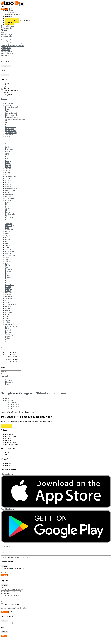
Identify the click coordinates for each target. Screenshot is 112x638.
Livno (7, 204)
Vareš (7, 279)
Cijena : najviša (15, 406)
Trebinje (8, 169)
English (12, 28)
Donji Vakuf (9, 251)
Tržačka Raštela (10, 298)
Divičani (8, 271)
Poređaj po (13, 402)
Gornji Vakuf (9, 285)
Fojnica (7, 241)
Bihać (7, 157)
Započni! (6, 426)
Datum (12, 408)
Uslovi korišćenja (11, 442)
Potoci (7, 239)
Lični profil (9, 382)
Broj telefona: (5, 593)
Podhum (8, 332)
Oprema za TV (6, 48)
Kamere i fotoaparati (8, 38)
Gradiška (8, 200)
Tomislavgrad (10, 255)
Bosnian (12, 26)
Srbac (7, 267)
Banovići (8, 277)
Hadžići (8, 281)
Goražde (8, 180)
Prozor (7, 212)
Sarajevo (8, 147)
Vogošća (8, 245)
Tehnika (42, 393)
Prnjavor (8, 283)
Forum (9, 22)
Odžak (7, 206)
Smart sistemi (5, 50)
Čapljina (8, 253)
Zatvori (4, 636)
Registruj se (14, 14)
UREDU (4, 376)
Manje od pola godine (11, 90)
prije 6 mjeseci (13, 359)
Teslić (7, 316)
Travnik (8, 171)
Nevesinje (8, 269)
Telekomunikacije (7, 54)
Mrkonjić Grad (10, 190)
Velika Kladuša (10, 176)
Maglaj (7, 265)
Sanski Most (9, 198)
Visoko (7, 178)
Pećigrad (8, 306)
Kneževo (8, 287)
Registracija (9, 465)
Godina (6, 88)
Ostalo (3, 57)
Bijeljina (8, 165)
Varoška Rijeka (10, 304)
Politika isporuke (11, 436)
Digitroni (4, 99)
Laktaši (7, 310)
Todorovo (8, 224)
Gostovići (8, 330)
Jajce (7, 222)
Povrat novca (9, 434)
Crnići (7, 334)
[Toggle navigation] (21, 4)
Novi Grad (9, 230)
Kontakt (8, 453)
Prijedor (8, 167)
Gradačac (8, 186)
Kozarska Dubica (11, 218)
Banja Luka (9, 149)
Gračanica (8, 184)
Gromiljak (8, 312)
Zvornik (8, 249)
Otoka (7, 300)
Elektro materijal (6, 36)
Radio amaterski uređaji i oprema (12, 46)
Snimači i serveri (6, 34)
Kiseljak (8, 237)
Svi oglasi (8, 9)
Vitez (7, 247)
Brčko (7, 163)
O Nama (8, 438)
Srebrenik (8, 293)
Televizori (8, 105)
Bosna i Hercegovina (9, 623)
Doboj (7, 173)
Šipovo (7, 210)
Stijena (7, 208)
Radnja (8, 384)
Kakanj (7, 202)
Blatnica (8, 340)
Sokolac (8, 232)
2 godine (7, 84)
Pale (6, 263)
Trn (6, 259)
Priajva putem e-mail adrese (10, 595)
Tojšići (7, 302)
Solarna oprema (6, 52)
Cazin (7, 174)
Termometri (5, 56)
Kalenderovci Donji (12, 326)
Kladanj (8, 291)
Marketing (8, 440)
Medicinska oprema (7, 42)
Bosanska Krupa (11, 188)
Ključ (7, 273)
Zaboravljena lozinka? (9, 608)
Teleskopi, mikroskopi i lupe (10, 40)
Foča (7, 192)
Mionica (8, 234)
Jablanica (8, 320)
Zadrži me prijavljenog (11, 604)
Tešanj (7, 261)
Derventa (8, 220)
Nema (6, 92)
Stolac (7, 257)
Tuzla (7, 153)
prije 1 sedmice (13, 354)
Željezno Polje (10, 336)
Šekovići (8, 318)
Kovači (7, 314)
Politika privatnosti (11, 444)
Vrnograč (8, 289)
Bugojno (8, 161)
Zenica (7, 151)
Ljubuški (8, 216)
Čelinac (7, 295)
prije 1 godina (13, 361)
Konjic (7, 182)
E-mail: (3, 587)
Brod (7, 228)
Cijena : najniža (15, 404)
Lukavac (8, 159)
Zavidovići (9, 194)
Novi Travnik (10, 214)
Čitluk (7, 338)
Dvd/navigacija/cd (11, 107)
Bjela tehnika (9, 103)
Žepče (7, 236)
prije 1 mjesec (13, 357)
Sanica (7, 342)
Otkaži (12, 612)
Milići (7, 243)
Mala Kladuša (10, 324)
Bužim (7, 275)
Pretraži (4, 575)
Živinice (8, 196)
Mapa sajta (9, 455)
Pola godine (8, 95)
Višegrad (8, 322)
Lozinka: (4, 600)
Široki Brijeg (9, 226)
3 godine (7, 86)
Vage (2, 32)
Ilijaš (7, 328)
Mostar (7, 155)
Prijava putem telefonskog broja (12, 589)
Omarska (8, 308)
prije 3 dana (12, 352)
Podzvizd (8, 297)
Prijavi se (13, 12)
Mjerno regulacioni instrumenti (11, 44)
